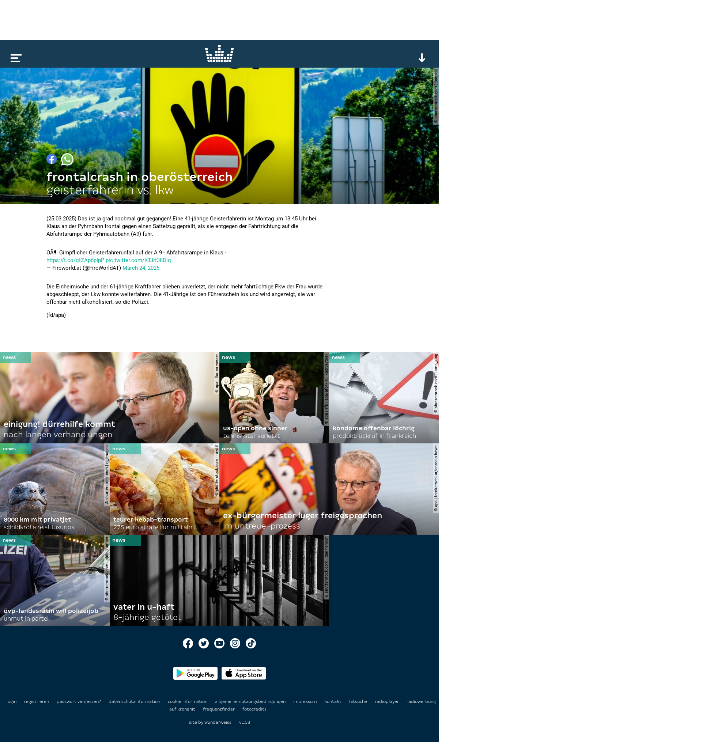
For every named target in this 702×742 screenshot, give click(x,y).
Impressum (305, 701)
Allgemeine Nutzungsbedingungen (251, 701)
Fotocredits (254, 709)
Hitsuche (358, 701)
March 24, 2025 (140, 268)
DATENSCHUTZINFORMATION (135, 701)
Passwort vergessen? (79, 701)
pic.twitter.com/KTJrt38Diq (138, 260)
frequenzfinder (219, 709)
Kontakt (333, 701)
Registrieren (36, 701)
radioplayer (387, 701)
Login (11, 701)
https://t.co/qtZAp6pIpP (75, 260)
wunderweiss (217, 722)
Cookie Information (188, 701)
